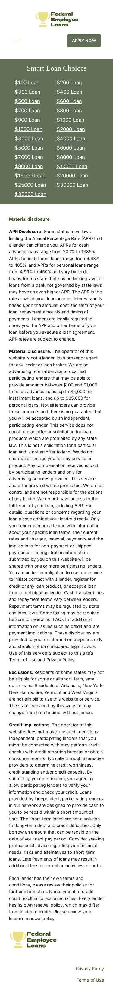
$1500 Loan (28, 129)
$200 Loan (69, 83)
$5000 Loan (29, 148)
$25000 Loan (30, 185)
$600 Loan (69, 101)
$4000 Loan (71, 138)
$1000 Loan (70, 120)
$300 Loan (27, 92)
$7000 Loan (29, 157)
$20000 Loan (72, 176)
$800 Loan (69, 110)
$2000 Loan (71, 129)
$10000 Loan (72, 166)
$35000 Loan (30, 194)
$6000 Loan (71, 148)
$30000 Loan (72, 185)
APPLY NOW (84, 41)
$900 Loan (27, 120)
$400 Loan (69, 92)
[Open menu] (17, 40)
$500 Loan (27, 101)
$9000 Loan (29, 166)
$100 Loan (27, 83)
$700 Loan (27, 110)
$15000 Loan (30, 176)
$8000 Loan (71, 157)
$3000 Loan (29, 138)
